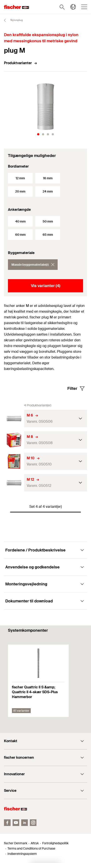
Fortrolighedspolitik (55, 843)
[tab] (38, 134)
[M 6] (14, 418)
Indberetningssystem (22, 854)
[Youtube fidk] (16, 822)
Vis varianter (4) (45, 285)
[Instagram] (33, 822)
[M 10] (14, 461)
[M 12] (14, 482)
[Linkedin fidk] (24, 822)
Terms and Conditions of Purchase (31, 848)
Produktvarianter (18, 63)
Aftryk (35, 843)
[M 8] (14, 440)
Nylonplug (16, 20)
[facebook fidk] (7, 822)
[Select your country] (73, 6)
